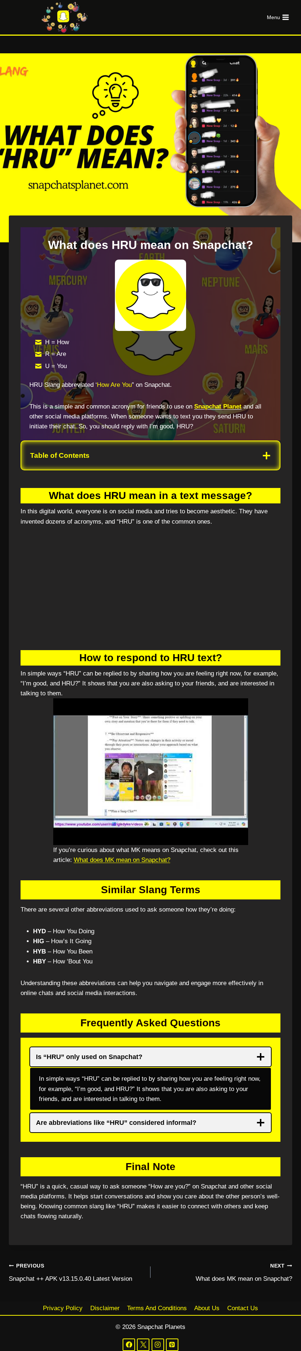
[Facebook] (129, 1344)
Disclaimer (105, 1308)
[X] (143, 1344)
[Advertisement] (150, 589)
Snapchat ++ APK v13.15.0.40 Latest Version (70, 1272)
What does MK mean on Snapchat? (122, 859)
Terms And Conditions (157, 1308)
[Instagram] (158, 1344)
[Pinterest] (172, 1344)
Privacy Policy (63, 1308)
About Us (207, 1308)
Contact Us (242, 1308)
